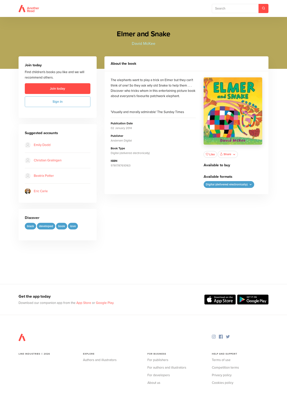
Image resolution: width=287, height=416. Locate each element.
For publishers (157, 360)
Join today (57, 89)
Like (212, 154)
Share (227, 154)
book (61, 226)
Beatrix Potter (44, 176)
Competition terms (225, 368)
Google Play (104, 303)
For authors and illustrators (166, 368)
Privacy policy (222, 375)
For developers (158, 375)
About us (153, 383)
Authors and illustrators (100, 360)
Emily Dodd (42, 145)
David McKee (143, 43)
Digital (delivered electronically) (227, 184)
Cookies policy (222, 383)
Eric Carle (41, 191)
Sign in (58, 102)
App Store (83, 303)
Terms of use (221, 360)
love (73, 226)
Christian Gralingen (48, 160)
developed (46, 226)
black (30, 226)
